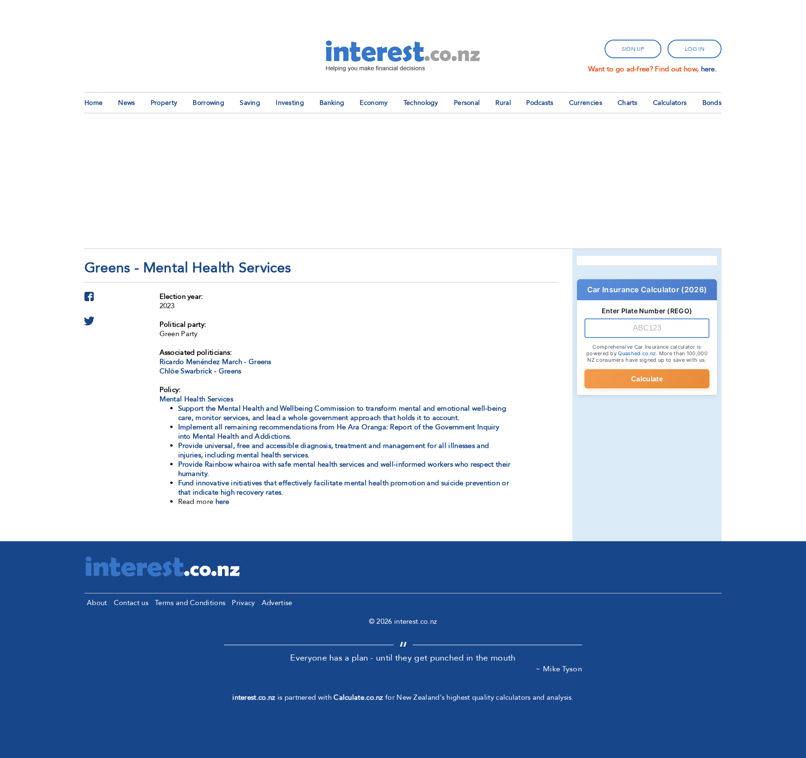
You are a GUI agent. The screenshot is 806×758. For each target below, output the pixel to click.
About (97, 602)
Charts (628, 102)
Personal (466, 102)
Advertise (277, 602)
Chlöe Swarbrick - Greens (201, 371)
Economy (374, 102)
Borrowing (208, 102)
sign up (633, 49)
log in (694, 49)
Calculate (647, 379)
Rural (503, 102)
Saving (250, 102)
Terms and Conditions (190, 602)
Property (164, 102)
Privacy (243, 602)
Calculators (670, 102)
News (126, 102)
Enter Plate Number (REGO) (647, 311)
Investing (290, 102)
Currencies (585, 102)
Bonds (712, 102)
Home (93, 102)
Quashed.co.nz (637, 353)
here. (709, 69)
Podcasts (539, 102)
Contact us (131, 602)
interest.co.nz (253, 697)
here (222, 501)
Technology (420, 102)
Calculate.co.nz (358, 697)
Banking (332, 102)
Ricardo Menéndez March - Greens (215, 361)
